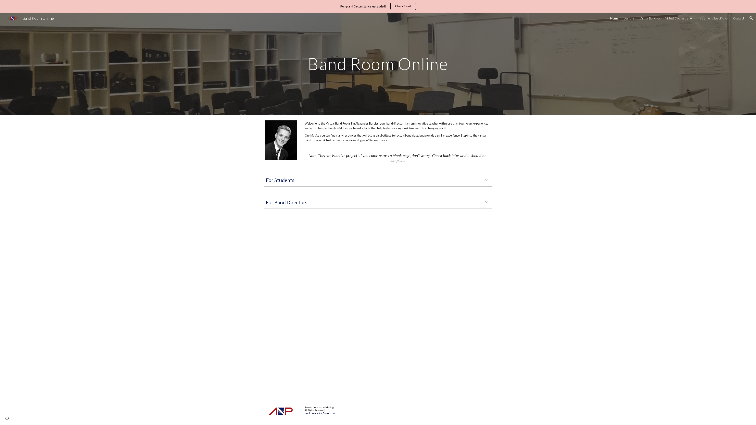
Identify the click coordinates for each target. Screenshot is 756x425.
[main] (378, 64)
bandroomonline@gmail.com (320, 413)
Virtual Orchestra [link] (676, 18)
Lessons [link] (629, 18)
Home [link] (614, 18)
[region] (378, 6)
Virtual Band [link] (648, 18)
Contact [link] (738, 18)
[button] (751, 18)
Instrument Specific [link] (711, 18)
